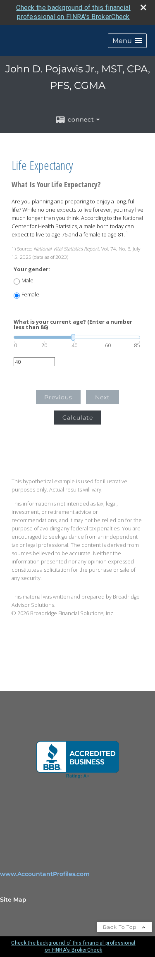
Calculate (77, 417)
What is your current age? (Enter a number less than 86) (73, 324)
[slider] (77, 337)
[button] (127, 40)
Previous (58, 397)
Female (30, 294)
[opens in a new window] (77, 759)
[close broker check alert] (143, 7)
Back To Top (120, 927)
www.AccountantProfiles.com (45, 874)
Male (27, 280)
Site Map (13, 899)
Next (102, 397)
